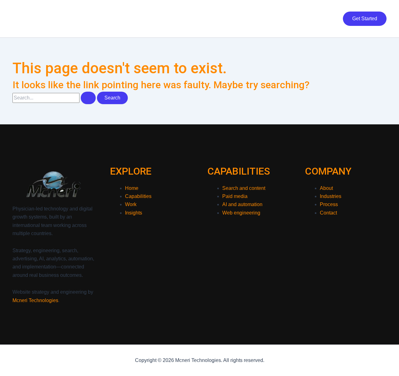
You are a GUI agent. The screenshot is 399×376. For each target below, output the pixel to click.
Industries (237, 18)
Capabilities (179, 18)
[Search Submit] (88, 98)
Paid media (235, 196)
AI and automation (242, 204)
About (295, 18)
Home (149, 18)
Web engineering (241, 212)
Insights (268, 18)
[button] (365, 19)
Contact (322, 18)
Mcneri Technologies (51, 18)
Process (329, 204)
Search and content (243, 188)
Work (209, 18)
